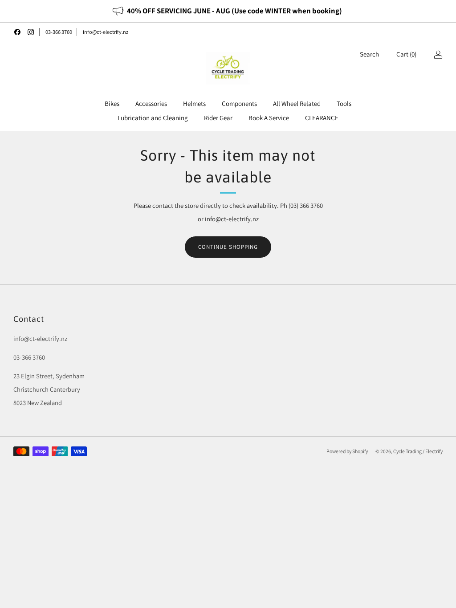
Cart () (406, 54)
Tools (344, 103)
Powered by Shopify (347, 451)
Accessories (151, 103)
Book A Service (268, 117)
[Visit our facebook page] (17, 32)
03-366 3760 (58, 32)
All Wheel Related (297, 103)
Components (239, 103)
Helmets (194, 103)
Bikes (112, 103)
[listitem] (227, 11)
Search (369, 54)
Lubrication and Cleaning (153, 117)
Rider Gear (218, 117)
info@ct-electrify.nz (105, 32)
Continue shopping (228, 247)
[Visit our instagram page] (30, 32)
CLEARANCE (321, 117)
